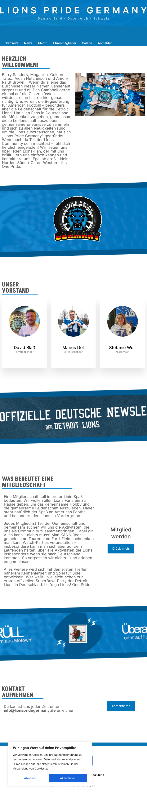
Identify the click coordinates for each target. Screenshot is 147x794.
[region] (50, 764)
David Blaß (24, 347)
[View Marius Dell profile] (73, 343)
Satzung (98, 774)
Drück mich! (121, 548)
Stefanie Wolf (122, 347)
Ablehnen (30, 778)
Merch (42, 43)
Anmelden (105, 43)
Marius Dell (73, 347)
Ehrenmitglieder (64, 43)
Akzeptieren (67, 778)
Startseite (11, 43)
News (28, 43)
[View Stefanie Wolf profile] (122, 343)
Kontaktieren (121, 706)
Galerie (87, 43)
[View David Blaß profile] (24, 343)
